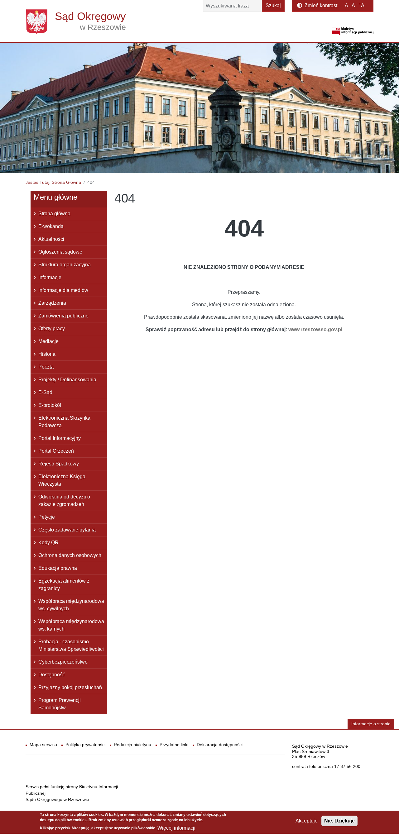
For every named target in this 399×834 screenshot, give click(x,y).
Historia (46, 354)
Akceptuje (307, 820)
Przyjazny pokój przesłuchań (70, 687)
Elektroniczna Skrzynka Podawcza (64, 421)
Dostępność (51, 674)
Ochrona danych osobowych (69, 555)
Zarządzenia (52, 303)
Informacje (49, 277)
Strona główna (54, 213)
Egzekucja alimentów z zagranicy (63, 584)
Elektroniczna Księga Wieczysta (61, 480)
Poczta (46, 366)
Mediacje (48, 341)
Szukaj (273, 5)
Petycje (46, 517)
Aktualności (51, 239)
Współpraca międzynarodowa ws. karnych (71, 625)
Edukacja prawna (57, 568)
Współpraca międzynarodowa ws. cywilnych (71, 604)
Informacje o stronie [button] (371, 724)
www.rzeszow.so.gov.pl (315, 329)
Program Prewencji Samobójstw (59, 704)
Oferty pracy (51, 328)
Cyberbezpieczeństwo (63, 662)
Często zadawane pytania (67, 529)
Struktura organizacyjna (64, 264)
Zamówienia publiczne (63, 315)
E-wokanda (51, 226)
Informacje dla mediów (63, 290)
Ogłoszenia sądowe (60, 252)
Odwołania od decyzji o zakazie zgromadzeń (64, 500)
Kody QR (48, 542)
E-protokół (49, 405)
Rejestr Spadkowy (58, 463)
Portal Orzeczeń (56, 451)
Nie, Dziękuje (339, 820)
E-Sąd (45, 392)
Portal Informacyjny (59, 438)
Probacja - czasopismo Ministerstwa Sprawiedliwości (71, 645)
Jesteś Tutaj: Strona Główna (53, 182)
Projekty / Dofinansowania (67, 379)
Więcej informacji (176, 828)
